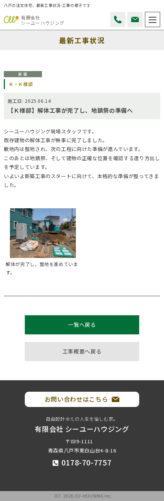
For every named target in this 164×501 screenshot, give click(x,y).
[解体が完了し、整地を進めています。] (43, 233)
